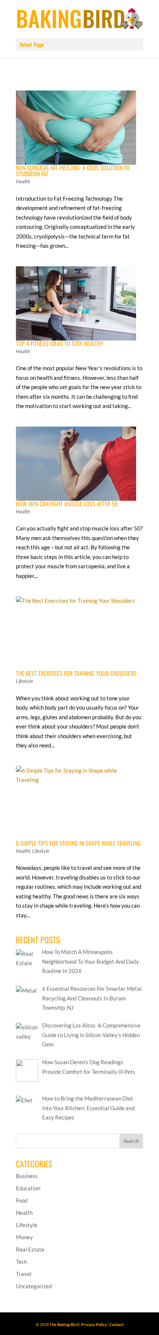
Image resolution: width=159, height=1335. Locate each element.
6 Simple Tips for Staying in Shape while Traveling (78, 843)
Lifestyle (24, 681)
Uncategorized (34, 1286)
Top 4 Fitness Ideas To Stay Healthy (60, 343)
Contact (116, 1324)
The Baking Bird (64, 1324)
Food (21, 1200)
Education (28, 1188)
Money (24, 1237)
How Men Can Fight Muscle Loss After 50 (67, 503)
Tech (21, 1261)
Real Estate (30, 1249)
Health (23, 181)
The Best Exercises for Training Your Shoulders (76, 673)
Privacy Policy (94, 1324)
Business (27, 1176)
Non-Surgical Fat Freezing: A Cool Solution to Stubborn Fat (73, 170)
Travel (23, 1273)
